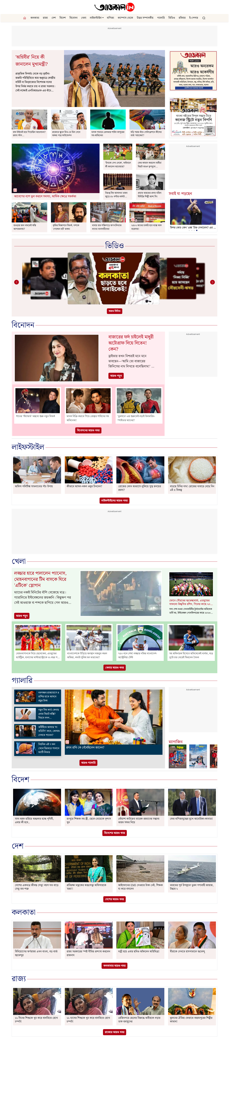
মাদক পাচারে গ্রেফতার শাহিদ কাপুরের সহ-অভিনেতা (107, 134)
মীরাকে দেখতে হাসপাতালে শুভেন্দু (187, 951)
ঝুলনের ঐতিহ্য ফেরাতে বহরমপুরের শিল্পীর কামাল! (191, 1020)
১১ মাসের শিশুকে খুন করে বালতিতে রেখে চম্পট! (88, 1020)
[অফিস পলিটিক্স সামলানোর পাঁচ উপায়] (37, 469)
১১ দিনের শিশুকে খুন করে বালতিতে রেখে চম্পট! (36, 1020)
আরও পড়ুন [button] (116, 376)
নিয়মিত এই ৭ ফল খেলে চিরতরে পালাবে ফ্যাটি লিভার (48, 748)
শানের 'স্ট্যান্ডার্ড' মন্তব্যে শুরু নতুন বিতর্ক (35, 416)
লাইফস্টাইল (96, 18)
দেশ (54, 18)
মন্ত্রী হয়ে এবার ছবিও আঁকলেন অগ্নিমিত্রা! (138, 951)
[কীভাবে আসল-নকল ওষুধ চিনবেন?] (89, 469)
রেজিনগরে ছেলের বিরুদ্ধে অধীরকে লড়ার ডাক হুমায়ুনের (139, 1020)
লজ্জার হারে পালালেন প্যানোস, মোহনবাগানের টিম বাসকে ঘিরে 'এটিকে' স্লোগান (40, 579)
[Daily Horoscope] (56, 168)
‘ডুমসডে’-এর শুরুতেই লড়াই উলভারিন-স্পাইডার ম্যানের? (136, 418)
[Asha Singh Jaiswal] (150, 182)
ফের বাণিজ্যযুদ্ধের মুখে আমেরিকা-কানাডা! (191, 819)
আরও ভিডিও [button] (114, 311)
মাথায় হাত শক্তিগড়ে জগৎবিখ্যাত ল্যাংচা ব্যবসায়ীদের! (107, 227)
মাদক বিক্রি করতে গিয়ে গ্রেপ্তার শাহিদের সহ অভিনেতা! (88, 418)
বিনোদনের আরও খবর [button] (88, 430)
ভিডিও (171, 18)
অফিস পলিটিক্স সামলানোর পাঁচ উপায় (34, 486)
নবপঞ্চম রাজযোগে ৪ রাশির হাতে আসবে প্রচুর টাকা (48, 697)
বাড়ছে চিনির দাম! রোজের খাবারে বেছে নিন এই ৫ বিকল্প (192, 488)
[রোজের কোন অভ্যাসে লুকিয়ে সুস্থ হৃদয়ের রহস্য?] (140, 469)
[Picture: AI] (114, 78)
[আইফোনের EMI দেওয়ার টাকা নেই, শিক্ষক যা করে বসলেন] (140, 868)
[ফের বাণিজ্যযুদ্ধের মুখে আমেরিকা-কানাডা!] (192, 802)
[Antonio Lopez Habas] (29, 119)
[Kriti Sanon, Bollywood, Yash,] (68, 212)
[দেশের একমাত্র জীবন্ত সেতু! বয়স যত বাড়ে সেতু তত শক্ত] (37, 868)
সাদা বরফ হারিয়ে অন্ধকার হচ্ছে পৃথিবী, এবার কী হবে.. (34, 821)
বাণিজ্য (110, 18)
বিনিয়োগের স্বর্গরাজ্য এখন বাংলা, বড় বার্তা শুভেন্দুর (36, 953)
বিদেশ (63, 18)
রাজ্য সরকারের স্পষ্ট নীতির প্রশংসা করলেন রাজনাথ (88, 953)
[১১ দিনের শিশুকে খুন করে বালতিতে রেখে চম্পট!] (37, 1001)
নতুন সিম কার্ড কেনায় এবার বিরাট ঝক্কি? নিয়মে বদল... (48, 714)
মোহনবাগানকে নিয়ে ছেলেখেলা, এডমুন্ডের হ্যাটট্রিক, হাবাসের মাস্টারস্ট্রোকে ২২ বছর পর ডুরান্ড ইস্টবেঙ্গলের (37, 656)
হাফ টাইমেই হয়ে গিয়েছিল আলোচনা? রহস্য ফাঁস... (29, 134)
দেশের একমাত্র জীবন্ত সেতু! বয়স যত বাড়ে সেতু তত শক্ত (36, 887)
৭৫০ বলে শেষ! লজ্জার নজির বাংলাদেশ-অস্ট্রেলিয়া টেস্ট (137, 656)
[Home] (114, 7)
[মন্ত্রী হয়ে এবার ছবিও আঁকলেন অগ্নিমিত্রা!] (140, 934)
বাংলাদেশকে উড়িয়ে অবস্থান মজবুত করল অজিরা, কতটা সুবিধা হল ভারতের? (87, 656)
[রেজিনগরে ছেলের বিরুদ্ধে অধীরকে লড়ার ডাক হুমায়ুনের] (140, 1001)
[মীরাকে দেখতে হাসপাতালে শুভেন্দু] (192, 934)
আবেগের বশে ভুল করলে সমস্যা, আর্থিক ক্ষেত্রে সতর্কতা (45, 196)
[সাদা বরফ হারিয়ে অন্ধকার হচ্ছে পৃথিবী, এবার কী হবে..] (37, 802)
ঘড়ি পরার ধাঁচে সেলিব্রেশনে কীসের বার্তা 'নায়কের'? (146, 134)
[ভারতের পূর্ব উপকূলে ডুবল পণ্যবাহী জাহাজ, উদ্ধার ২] (192, 868)
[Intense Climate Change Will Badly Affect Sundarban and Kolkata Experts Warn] (114, 278)
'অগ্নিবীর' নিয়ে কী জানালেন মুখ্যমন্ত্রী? (31, 60)
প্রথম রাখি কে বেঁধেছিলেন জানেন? (85, 747)
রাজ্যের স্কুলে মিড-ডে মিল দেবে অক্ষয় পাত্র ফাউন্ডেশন (66, 134)
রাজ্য (45, 18)
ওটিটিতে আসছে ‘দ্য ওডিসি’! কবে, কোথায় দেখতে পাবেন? (49, 731)
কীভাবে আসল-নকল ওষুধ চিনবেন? (84, 486)
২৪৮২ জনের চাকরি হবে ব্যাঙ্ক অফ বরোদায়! (146, 227)
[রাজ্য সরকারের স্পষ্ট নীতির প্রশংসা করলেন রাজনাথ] (89, 934)
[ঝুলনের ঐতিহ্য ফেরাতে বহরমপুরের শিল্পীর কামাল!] (192, 1001)
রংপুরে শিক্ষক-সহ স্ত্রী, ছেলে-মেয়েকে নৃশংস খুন (89, 821)
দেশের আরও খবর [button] (114, 899)
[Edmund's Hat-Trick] (147, 119)
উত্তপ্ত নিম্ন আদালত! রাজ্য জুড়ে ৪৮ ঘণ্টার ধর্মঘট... (116, 195)
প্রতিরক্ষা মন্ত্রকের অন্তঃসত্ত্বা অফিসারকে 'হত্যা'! (86, 887)
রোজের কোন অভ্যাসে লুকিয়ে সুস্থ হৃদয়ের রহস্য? (139, 488)
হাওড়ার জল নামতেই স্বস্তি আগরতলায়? (25, 227)
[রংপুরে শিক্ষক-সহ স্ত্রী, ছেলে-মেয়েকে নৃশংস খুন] (89, 802)
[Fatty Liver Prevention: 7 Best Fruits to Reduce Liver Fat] (25, 748)
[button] (103, 18)
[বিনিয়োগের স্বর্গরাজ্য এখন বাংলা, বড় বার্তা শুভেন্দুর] (37, 934)
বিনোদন (73, 18)
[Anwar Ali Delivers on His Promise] (117, 152)
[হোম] (25, 18)
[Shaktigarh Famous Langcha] (108, 212)
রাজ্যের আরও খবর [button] (114, 1032)
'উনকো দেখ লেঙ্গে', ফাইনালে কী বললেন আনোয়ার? (118, 164)
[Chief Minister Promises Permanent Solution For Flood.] (29, 212)
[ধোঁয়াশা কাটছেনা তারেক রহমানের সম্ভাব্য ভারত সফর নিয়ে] (140, 802)
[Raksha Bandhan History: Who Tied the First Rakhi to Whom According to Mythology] (113, 717)
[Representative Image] (117, 182)
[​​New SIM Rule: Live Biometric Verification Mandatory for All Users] (25, 713)
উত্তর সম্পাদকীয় (145, 18)
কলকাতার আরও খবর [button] (114, 965)
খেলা (83, 18)
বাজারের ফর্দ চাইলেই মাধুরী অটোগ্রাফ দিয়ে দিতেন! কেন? (131, 343)
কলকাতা (35, 18)
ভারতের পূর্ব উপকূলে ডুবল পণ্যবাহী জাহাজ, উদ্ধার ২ (192, 887)
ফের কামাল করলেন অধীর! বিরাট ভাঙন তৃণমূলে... (150, 164)
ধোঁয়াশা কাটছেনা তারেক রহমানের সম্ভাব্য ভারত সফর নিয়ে (138, 821)
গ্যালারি (161, 18)
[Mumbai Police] (108, 119)
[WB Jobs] (147, 212)
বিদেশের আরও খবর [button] (114, 833)
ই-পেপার (193, 18)
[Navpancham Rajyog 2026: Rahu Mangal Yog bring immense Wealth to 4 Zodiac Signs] (25, 696)
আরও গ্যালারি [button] (88, 763)
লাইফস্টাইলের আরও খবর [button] (114, 500)
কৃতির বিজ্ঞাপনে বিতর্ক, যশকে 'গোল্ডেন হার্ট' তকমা (66, 227)
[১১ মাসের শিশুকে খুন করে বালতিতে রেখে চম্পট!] (89, 1001)
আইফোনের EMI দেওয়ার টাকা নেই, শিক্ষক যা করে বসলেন (140, 887)
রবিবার (182, 18)
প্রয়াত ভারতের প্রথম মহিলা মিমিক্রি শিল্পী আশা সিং (149, 195)
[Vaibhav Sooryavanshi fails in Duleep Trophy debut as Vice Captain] (191, 637)
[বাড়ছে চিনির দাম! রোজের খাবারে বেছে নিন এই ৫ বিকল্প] (192, 469)
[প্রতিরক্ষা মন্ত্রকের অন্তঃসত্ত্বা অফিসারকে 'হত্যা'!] (89, 868)
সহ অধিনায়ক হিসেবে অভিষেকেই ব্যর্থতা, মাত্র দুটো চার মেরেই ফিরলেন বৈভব (191, 656)
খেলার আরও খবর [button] (114, 667)
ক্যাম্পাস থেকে (125, 18)
